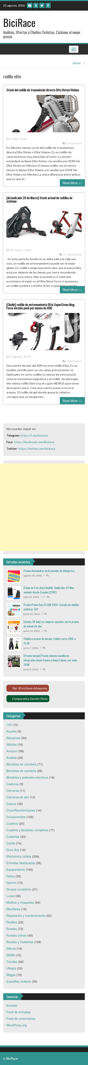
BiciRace (19, 22)
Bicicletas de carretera (21, 764)
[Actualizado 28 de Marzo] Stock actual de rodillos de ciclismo (39, 199)
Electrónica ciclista (18, 856)
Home (77, 63)
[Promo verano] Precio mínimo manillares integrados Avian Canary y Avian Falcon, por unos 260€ (50, 660)
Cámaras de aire (17, 797)
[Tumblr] (35, 5)
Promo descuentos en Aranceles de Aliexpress (49, 570)
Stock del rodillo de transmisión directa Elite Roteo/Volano (42, 89)
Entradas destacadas (20, 863)
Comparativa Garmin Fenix (29, 698)
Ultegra (11, 968)
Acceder (12, 1005)
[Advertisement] (44, 507)
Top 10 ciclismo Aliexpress (29, 688)
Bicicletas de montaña (21, 771)
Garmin (11, 882)
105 (9, 725)
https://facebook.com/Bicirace (34, 442)
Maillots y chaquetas (20, 902)
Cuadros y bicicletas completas (27, 830)
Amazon (12, 751)
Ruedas (11, 929)
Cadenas (12, 784)
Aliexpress (13, 738)
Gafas (10, 876)
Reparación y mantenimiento (25, 915)
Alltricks (11, 744)
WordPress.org (16, 1025)
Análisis (11, 757)
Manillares (13, 909)
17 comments (72, 254)
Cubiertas (12, 836)
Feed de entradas (18, 1012)
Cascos (11, 804)
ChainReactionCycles (20, 810)
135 (44, 596)
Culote (10, 843)
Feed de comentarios (20, 1018)
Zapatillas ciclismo (18, 981)
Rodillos (11, 922)
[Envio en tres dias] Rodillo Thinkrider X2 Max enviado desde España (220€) (48, 589)
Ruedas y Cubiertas (19, 942)
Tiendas (11, 961)
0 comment (74, 143)
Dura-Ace (12, 850)
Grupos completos (18, 889)
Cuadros (12, 823)
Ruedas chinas (16, 935)
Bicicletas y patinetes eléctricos (27, 777)
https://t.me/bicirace (34, 435)
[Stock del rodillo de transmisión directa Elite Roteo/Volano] (44, 115)
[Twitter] (42, 5)
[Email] (29, 5)
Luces (10, 896)
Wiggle (11, 975)
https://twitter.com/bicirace (36, 448)
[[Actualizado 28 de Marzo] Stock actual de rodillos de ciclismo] (44, 226)
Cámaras (12, 790)
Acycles (11, 731)
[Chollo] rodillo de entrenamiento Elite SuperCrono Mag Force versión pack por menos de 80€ (40, 306)
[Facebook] (48, 5)
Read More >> (72, 183)
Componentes (15, 817)
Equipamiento (15, 869)
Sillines (11, 948)
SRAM (10, 955)
